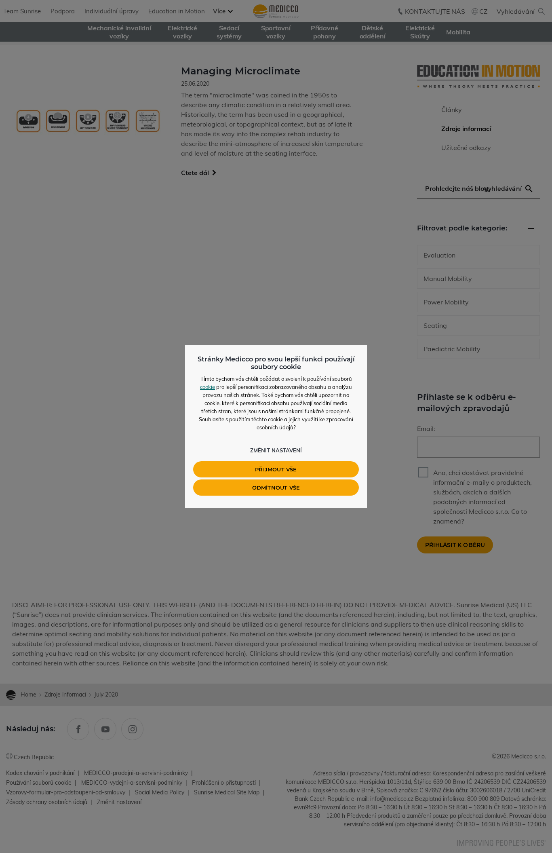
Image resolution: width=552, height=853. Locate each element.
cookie (207, 387)
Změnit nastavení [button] (276, 450)
